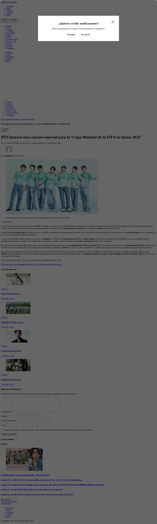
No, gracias (85, 35)
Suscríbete (71, 35)
